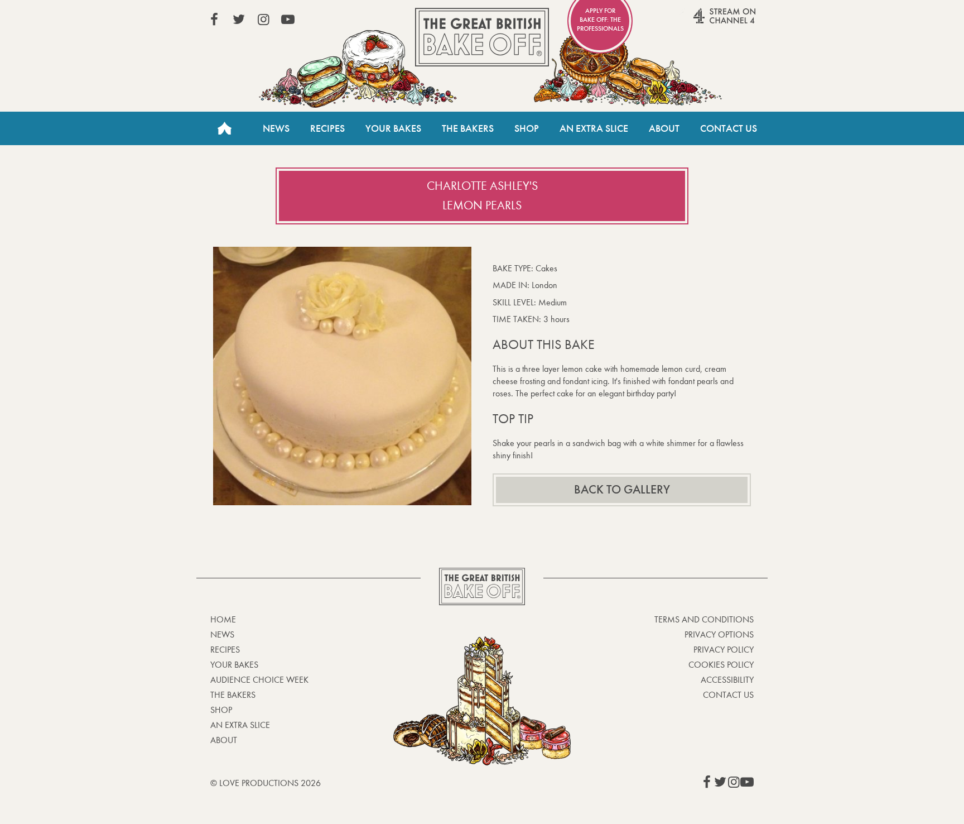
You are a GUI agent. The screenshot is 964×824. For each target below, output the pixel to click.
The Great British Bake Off (482, 37)
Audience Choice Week (259, 679)
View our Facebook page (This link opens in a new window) (214, 19)
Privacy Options (719, 634)
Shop (526, 128)
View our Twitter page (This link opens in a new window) (238, 19)
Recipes (327, 128)
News (276, 128)
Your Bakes (393, 128)
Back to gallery (622, 489)
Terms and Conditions (704, 619)
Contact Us (728, 128)
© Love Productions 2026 (265, 783)
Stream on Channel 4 (702, 22)
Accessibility (727, 679)
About (664, 128)
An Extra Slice (594, 128)
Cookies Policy (721, 664)
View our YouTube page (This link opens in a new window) (288, 19)
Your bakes (234, 664)
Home (224, 128)
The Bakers (468, 128)
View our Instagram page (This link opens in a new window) (263, 19)
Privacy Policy (723, 649)
